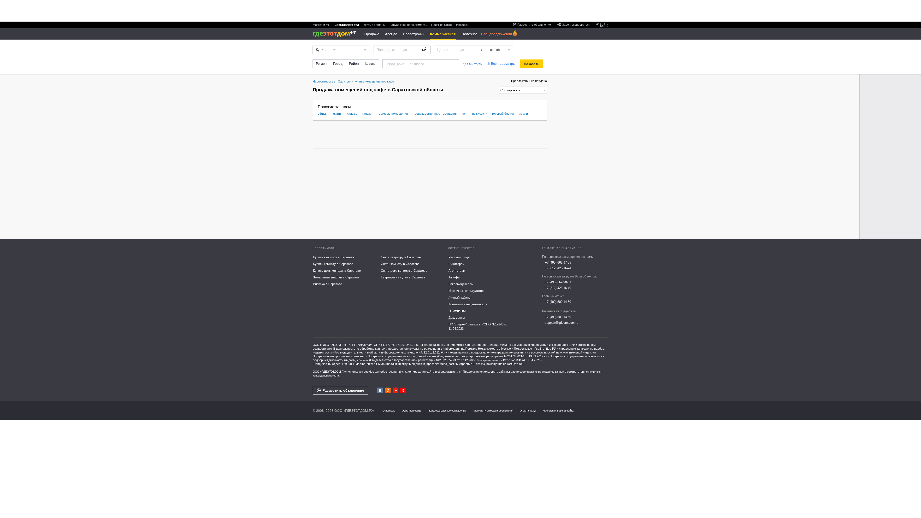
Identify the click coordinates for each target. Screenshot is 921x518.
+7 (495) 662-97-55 (558, 262)
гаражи (367, 113)
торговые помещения (392, 113)
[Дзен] (403, 390)
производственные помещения (435, 113)
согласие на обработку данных (545, 371)
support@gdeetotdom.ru (561, 322)
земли (523, 113)
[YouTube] (395, 390)
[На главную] (336, 33)
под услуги (479, 113)
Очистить (474, 64)
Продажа (371, 34)
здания (337, 113)
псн (464, 113)
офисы (323, 113)
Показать (531, 64)
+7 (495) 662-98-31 (558, 282)
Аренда (391, 34)
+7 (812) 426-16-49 (558, 288)
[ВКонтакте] (380, 390)
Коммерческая (443, 34)
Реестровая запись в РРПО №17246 (499, 360)
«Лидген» (362, 360)
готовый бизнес (503, 113)
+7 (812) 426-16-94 (558, 268)
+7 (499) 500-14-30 (558, 302)
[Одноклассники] (388, 390)
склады (352, 113)
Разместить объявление (343, 390)
